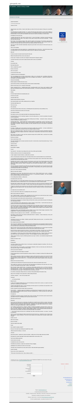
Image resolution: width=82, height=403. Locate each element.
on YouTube (70, 385)
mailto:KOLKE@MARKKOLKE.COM (25, 360)
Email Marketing (61, 42)
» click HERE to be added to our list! (62, 39)
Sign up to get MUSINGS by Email (62, 35)
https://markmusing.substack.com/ (48, 397)
